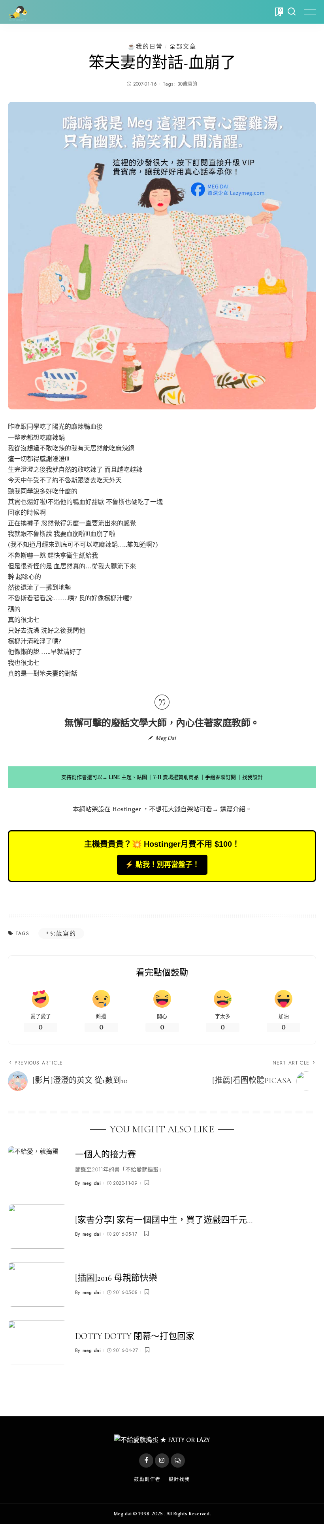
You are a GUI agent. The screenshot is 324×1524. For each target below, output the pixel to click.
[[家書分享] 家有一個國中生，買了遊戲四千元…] (37, 1226)
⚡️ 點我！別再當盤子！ (162, 864)
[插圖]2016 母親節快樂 (116, 1278)
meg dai (92, 1183)
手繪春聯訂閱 (220, 777)
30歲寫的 (187, 84)
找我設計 (252, 777)
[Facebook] (146, 1460)
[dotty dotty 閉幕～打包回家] (37, 1342)
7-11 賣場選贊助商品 (176, 777)
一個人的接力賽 (105, 1154)
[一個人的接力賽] (37, 1168)
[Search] (291, 12)
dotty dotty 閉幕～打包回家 (134, 1336)
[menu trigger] (308, 12)
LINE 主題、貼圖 (128, 777)
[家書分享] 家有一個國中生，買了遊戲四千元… (163, 1220)
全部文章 (183, 46)
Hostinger (126, 809)
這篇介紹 (232, 809)
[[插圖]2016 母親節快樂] (37, 1285)
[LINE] (178, 1460)
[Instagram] (162, 1460)
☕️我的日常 (145, 46)
